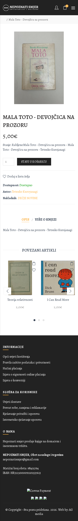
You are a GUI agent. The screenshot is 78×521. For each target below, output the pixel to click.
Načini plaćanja (12, 368)
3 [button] (43, 320)
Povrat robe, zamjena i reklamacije (24, 408)
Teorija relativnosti (20, 300)
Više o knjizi (46, 219)
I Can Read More (58, 300)
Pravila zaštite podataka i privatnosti (26, 362)
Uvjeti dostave (12, 402)
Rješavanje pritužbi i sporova (21, 414)
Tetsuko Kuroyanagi (25, 192)
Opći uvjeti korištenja (16, 357)
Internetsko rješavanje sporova (22, 420)
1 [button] (34, 320)
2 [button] (39, 320)
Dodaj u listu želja (18, 176)
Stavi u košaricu (34, 162)
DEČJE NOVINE (28, 198)
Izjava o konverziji (14, 380)
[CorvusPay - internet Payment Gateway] (39, 491)
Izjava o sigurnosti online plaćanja (24, 374)
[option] (20, 287)
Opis (25, 219)
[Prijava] (57, 8)
